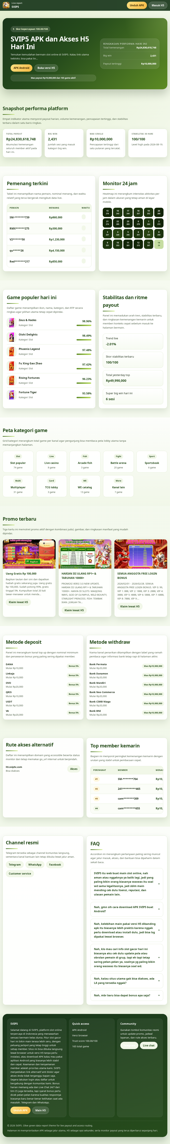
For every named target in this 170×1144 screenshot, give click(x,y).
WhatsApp (35, 864)
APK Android (21, 68)
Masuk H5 (158, 5)
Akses (74, 769)
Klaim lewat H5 (18, 602)
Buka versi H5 (46, 68)
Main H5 (40, 1110)
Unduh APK (137, 5)
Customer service (20, 873)
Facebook (55, 864)
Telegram (15, 864)
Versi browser (80, 1035)
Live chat (149, 1045)
